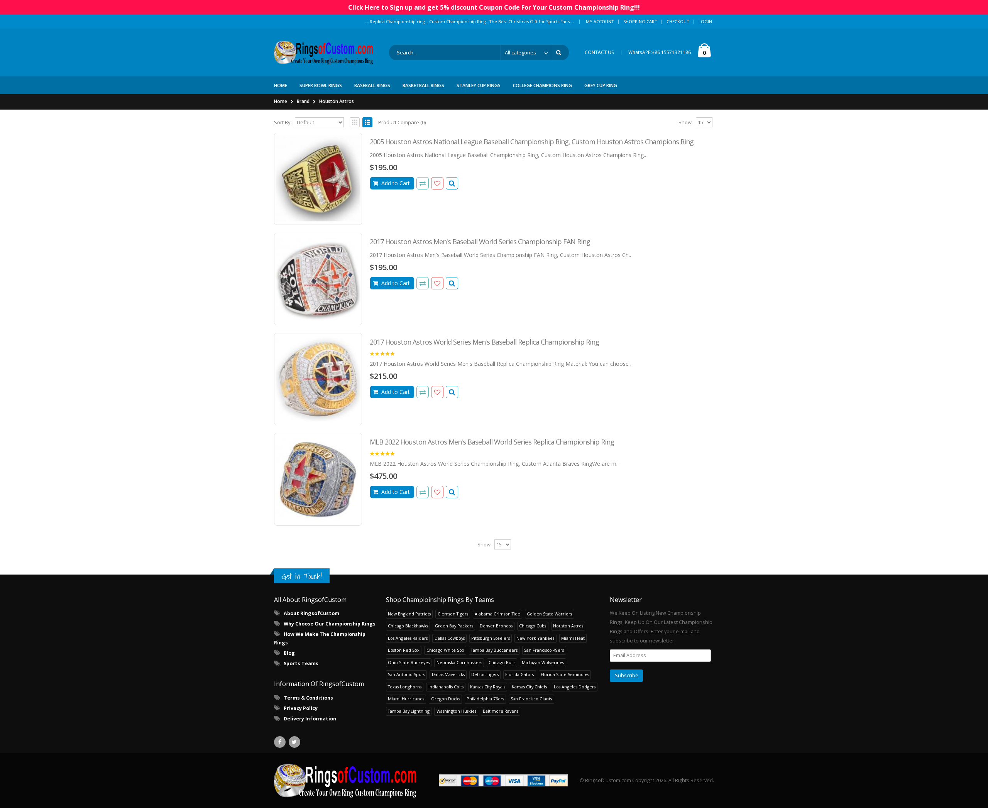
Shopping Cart (640, 21)
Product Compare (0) (402, 122)
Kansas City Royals (487, 687)
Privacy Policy (301, 708)
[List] (367, 122)
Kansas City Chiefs (529, 687)
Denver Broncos (496, 626)
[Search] (560, 52)
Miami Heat (573, 638)
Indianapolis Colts (446, 687)
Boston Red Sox (404, 650)
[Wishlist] (437, 183)
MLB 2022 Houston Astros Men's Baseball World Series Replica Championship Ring (492, 441)
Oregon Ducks (445, 699)
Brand (303, 101)
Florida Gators (519, 674)
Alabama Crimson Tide (497, 614)
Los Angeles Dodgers (575, 687)
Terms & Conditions (308, 698)
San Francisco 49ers (544, 650)
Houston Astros (336, 101)
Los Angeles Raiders (408, 638)
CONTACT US (599, 52)
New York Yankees (535, 638)
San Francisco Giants (531, 699)
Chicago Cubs (532, 626)
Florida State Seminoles (565, 674)
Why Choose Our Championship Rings (330, 623)
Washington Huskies (456, 711)
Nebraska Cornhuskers (459, 662)
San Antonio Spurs (406, 674)
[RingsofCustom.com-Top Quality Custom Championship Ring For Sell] (345, 780)
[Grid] (355, 122)
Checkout (678, 21)
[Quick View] (452, 183)
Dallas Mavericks (448, 674)
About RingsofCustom (311, 613)
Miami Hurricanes (406, 699)
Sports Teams (301, 663)
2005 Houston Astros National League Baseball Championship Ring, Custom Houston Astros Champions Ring (532, 141)
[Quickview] (422, 183)
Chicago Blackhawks (408, 626)
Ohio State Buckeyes (409, 662)
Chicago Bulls (502, 662)
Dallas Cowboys (450, 638)
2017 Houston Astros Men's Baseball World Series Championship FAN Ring (480, 241)
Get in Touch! (302, 576)
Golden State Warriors (549, 614)
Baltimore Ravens (500, 711)
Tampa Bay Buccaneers (494, 650)
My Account (600, 21)
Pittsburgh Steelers (490, 638)
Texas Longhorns (404, 687)
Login (705, 21)
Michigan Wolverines (543, 662)
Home (280, 101)
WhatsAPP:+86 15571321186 (659, 52)
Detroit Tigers (485, 674)
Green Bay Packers (454, 626)
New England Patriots (409, 614)
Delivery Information (310, 718)
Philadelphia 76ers (485, 699)
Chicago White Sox (445, 650)
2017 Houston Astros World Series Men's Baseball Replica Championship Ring (484, 342)
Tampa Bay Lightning (409, 711)
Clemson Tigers (453, 614)
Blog (289, 653)
